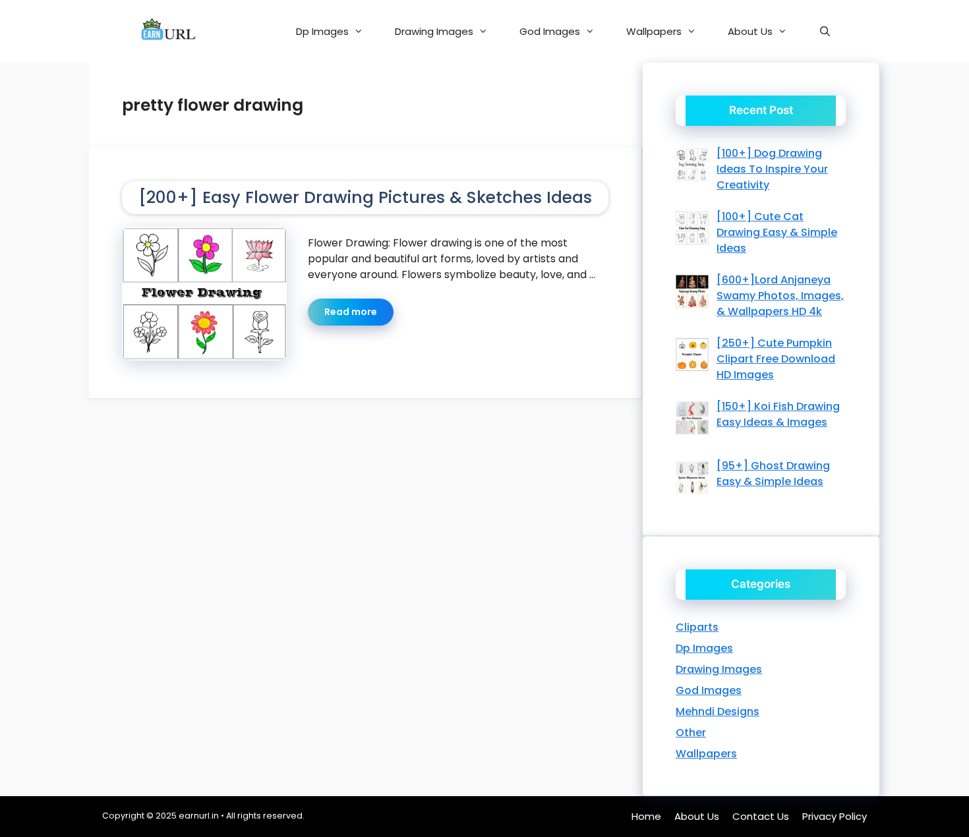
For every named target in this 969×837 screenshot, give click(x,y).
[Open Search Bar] (825, 31)
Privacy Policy (834, 816)
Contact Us (760, 816)
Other (691, 732)
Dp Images (322, 31)
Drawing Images (434, 31)
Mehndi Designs (717, 711)
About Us (750, 31)
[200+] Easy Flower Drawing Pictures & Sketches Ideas (365, 197)
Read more (350, 311)
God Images (549, 31)
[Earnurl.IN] (167, 31)
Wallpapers (654, 31)
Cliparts (697, 627)
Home (646, 816)
